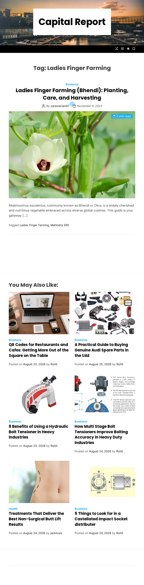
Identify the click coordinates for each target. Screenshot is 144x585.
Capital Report (72, 21)
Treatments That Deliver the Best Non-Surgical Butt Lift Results (36, 519)
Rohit (54, 364)
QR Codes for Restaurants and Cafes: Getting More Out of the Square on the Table (38, 350)
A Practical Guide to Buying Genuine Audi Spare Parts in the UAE (102, 350)
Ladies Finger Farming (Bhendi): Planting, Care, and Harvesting (72, 94)
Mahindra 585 (60, 225)
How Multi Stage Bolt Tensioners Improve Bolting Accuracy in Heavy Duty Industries (101, 434)
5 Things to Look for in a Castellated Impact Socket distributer (101, 519)
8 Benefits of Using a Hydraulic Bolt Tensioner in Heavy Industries (38, 432)
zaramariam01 (60, 106)
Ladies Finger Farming (34, 225)
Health (13, 508)
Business (72, 84)
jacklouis (56, 533)
